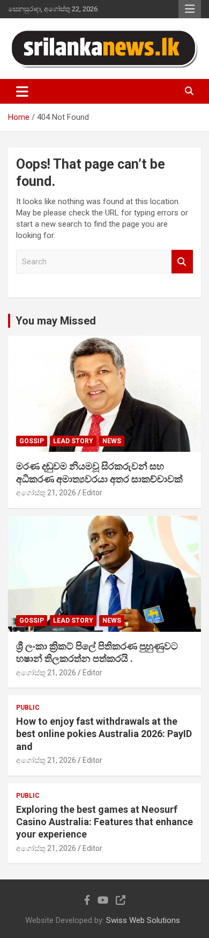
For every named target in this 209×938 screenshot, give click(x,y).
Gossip (31, 441)
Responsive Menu (189, 9)
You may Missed (56, 320)
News (111, 441)
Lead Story (73, 441)
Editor (92, 492)
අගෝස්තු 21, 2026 (46, 492)
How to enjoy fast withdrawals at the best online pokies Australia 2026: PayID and (104, 734)
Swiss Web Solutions (143, 920)
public (28, 707)
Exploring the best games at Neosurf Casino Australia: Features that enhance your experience (104, 822)
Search (182, 262)
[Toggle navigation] (22, 91)
